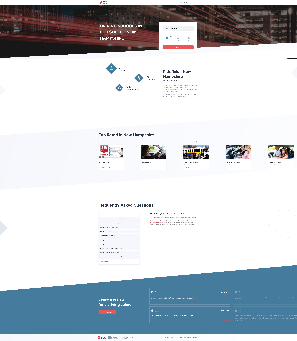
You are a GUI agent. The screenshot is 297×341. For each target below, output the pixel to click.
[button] (176, 2)
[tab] (119, 219)
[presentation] (100, 141)
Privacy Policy (195, 337)
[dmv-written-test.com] (114, 337)
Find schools (107, 312)
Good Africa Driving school (191, 162)
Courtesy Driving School (232, 162)
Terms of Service (187, 337)
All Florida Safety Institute (275, 162)
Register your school (169, 337)
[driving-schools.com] (102, 337)
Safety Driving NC (103, 162)
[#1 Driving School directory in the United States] (104, 2)
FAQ (176, 337)
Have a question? (104, 261)
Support (180, 337)
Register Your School (187, 2)
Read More (226, 302)
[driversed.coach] (128, 338)
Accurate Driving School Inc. (149, 162)
